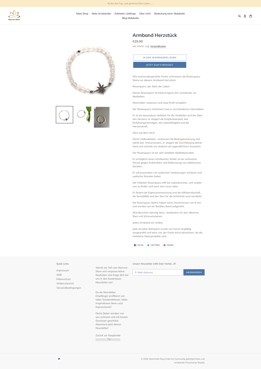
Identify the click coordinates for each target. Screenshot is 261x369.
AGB (59, 274)
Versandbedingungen (68, 287)
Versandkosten (158, 46)
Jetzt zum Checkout (159, 64)
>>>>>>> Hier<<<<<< (108, 339)
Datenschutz (63, 279)
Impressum (62, 270)
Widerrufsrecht (65, 283)
